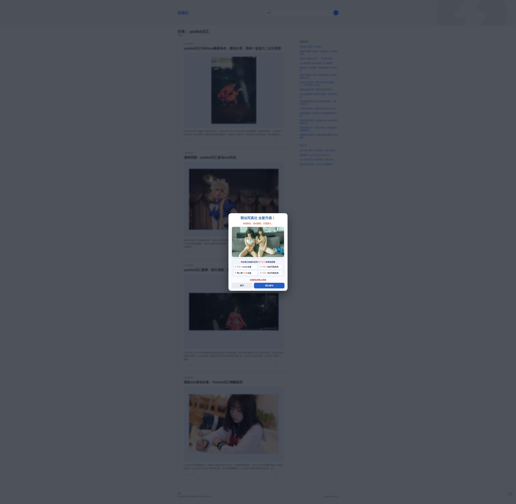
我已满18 (269, 285)
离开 (242, 285)
